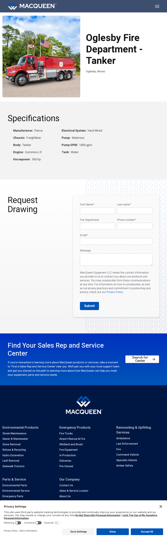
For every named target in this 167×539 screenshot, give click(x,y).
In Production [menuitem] (67, 455)
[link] (32, 6)
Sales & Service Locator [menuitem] (73, 491)
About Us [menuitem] (65, 496)
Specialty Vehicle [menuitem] (126, 460)
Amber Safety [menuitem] (124, 466)
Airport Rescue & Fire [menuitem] (72, 439)
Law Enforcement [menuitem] (127, 444)
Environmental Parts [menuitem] (14, 485)
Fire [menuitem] (118, 449)
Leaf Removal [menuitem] (10, 461)
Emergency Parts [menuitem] (12, 496)
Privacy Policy (114, 292)
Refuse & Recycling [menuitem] (14, 450)
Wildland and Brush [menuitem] (71, 444)
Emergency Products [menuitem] (75, 427)
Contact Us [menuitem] (66, 485)
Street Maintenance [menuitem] (14, 433)
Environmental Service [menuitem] (16, 491)
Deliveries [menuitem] (65, 461)
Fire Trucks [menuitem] (66, 433)
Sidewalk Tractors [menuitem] (13, 466)
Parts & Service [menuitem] (14, 479)
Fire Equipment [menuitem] (68, 450)
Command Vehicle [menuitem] (127, 455)
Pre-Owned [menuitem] (66, 466)
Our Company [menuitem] (69, 479)
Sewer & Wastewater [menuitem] (15, 439)
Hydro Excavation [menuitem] (13, 455)
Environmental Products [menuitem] (20, 427)
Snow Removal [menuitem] (11, 444)
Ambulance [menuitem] (123, 438)
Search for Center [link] (140, 359)
